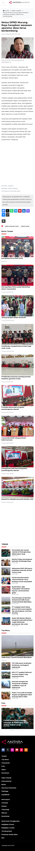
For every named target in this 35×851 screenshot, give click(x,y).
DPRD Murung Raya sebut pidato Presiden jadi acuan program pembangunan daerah (14, 407)
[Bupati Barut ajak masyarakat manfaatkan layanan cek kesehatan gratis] (5, 589)
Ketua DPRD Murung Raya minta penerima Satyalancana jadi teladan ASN (17, 498)
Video (3, 769)
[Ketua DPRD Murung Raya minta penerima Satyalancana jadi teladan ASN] (17, 487)
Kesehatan (5, 816)
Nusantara (5, 773)
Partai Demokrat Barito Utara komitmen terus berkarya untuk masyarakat (22, 580)
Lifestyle (4, 803)
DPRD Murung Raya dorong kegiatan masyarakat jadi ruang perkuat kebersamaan (15, 438)
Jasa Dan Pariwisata (8, 788)
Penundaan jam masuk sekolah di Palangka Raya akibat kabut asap (21, 552)
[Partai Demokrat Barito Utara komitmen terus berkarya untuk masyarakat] (5, 580)
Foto (3, 703)
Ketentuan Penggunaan (10, 821)
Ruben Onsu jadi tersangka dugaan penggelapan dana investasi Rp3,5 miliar (22, 695)
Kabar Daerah (16, 10)
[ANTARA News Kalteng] (19, 2)
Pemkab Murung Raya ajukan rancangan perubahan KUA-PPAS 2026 (17, 257)
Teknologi (5, 809)
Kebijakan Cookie (7, 828)
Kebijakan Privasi (7, 824)
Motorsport (5, 799)
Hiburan (4, 813)
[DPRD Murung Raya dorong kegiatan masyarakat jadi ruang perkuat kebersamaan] (17, 426)
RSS (2, 838)
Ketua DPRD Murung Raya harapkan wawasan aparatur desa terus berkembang (16, 14)
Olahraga (4, 791)
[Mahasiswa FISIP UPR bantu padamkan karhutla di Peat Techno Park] (5, 571)
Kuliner (4, 806)
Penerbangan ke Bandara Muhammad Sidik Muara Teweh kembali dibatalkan (22, 600)
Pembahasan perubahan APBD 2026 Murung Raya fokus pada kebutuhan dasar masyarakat (15, 287)
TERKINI (4, 544)
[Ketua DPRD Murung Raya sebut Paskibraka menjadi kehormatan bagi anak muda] (17, 334)
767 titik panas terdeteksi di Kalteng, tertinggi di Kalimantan (21, 665)
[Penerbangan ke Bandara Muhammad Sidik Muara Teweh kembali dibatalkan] (5, 600)
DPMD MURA (25, 226)
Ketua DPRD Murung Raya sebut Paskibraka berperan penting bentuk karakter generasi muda (16, 377)
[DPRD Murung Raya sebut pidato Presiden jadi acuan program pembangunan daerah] (17, 395)
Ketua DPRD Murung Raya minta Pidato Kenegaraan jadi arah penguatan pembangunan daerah (16, 468)
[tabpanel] (17, 718)
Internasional (6, 781)
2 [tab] (15, 730)
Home (7, 10)
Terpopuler (5, 763)
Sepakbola (5, 794)
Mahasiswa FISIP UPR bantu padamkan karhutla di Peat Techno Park (22, 570)
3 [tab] (17, 730)
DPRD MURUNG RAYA (12, 226)
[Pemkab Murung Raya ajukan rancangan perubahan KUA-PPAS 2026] (17, 246)
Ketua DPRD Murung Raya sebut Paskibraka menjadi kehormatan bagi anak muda (16, 346)
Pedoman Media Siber (9, 834)
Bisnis (3, 784)
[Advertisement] (17, 160)
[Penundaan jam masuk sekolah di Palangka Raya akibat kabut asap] (5, 553)
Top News (5, 630)
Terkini (4, 756)
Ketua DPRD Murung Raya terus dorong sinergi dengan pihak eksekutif (17, 316)
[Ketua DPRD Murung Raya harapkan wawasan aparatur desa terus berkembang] (17, 646)
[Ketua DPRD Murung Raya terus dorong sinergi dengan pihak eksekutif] (17, 306)
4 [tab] (20, 730)
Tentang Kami (6, 831)
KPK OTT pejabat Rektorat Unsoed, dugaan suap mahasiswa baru (22, 674)
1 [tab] (12, 730)
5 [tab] (23, 730)
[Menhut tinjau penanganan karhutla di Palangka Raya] (5, 562)
